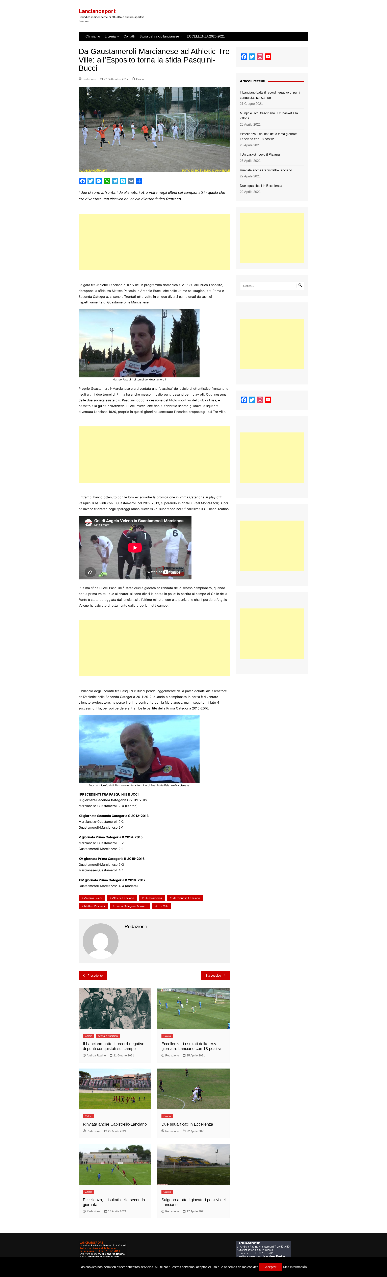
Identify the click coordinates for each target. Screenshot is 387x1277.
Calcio (140, 79)
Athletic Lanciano (123, 898)
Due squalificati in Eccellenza (187, 1124)
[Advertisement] (154, 242)
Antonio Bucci (93, 898)
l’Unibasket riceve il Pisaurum (261, 154)
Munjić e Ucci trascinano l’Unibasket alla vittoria (269, 115)
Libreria (110, 36)
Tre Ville (163, 906)
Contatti (129, 36)
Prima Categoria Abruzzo (131, 906)
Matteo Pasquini (94, 906)
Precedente (95, 975)
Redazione (89, 79)
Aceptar (270, 1267)
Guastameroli (153, 898)
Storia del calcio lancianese (159, 36)
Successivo (213, 975)
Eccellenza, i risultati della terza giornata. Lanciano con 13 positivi (269, 136)
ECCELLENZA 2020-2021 (206, 36)
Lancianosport (97, 11)
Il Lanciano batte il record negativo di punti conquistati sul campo (270, 95)
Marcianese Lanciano (186, 898)
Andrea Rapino (96, 1055)
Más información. (295, 1267)
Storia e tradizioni (108, 1035)
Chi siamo (92, 36)
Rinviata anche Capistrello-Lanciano (115, 1124)
